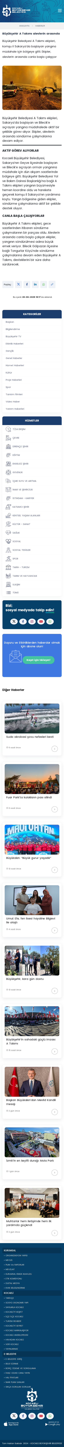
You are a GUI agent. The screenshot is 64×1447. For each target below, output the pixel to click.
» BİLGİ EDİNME (11, 1363)
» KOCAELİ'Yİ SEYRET (13, 1325)
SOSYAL (17, 541)
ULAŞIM (16, 584)
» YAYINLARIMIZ (11, 1348)
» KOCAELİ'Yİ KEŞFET (13, 1311)
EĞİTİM (16, 455)
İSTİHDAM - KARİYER (23, 498)
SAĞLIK (16, 532)
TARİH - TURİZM (21, 567)
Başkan (10, 321)
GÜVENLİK (18, 472)
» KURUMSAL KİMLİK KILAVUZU (18, 1274)
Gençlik (10, 350)
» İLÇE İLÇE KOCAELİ (13, 1316)
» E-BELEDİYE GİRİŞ (13, 1359)
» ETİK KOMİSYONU (13, 1278)
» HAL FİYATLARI (11, 1377)
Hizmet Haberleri (15, 365)
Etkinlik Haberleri (14, 343)
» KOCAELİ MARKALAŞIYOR (16, 1330)
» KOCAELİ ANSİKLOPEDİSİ (16, 1335)
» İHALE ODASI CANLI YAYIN (17, 1372)
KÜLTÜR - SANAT (21, 524)
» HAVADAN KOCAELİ (14, 1339)
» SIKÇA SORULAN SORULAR (17, 1386)
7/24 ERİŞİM (19, 429)
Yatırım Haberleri (15, 408)
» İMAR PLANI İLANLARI (14, 1382)
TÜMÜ (16, 592)
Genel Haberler (14, 358)
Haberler (40, 25)
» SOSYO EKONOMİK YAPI (16, 1302)
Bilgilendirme (13, 329)
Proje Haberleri (14, 379)
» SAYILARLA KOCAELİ (14, 1307)
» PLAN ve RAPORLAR (14, 1264)
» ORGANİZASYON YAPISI (15, 1255)
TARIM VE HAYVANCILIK (25, 575)
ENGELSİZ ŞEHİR (20, 463)
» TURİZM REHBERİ (12, 1321)
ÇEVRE (16, 437)
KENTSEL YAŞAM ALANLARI (26, 515)
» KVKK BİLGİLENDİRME (14, 1287)
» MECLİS (8, 1260)
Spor (8, 387)
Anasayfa (24, 25)
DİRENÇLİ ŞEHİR (20, 446)
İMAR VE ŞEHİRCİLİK (23, 489)
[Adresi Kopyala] (52, 284)
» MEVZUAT (9, 1269)
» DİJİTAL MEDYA (12, 1283)
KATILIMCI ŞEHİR (21, 506)
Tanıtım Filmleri (14, 394)
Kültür (9, 372)
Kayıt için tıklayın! (38, 660)
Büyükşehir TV (13, 336)
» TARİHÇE (9, 1298)
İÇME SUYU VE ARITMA (24, 481)
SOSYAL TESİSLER (21, 550)
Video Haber (13, 401)
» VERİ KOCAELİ (11, 1344)
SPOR (15, 558)
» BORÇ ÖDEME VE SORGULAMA (20, 1368)
